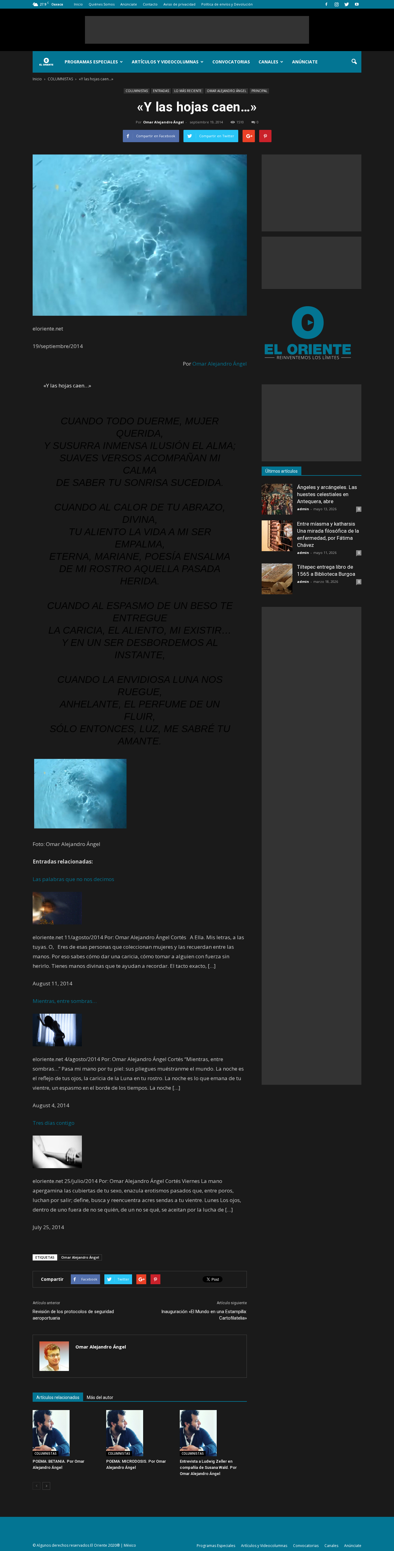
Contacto (150, 4)
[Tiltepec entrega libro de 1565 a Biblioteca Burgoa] (277, 578)
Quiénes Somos (102, 4)
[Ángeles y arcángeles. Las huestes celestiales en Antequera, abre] (277, 499)
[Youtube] (356, 4)
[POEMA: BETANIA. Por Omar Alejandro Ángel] (66, 1433)
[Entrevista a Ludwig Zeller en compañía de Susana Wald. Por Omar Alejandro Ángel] (213, 1433)
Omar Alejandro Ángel (163, 122)
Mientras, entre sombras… (65, 1000)
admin (303, 509)
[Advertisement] (197, 30)
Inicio (78, 4)
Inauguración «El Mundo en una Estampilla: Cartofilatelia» (204, 1315)
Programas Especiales (91, 62)
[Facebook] (326, 4)
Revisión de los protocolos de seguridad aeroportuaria (73, 1315)
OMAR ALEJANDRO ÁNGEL (226, 91)
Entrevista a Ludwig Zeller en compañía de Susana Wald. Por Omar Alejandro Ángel (208, 1467)
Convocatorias (231, 62)
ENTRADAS (161, 91)
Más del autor (100, 1397)
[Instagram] (336, 4)
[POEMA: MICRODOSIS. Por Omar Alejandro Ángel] (139, 1433)
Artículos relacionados (57, 1397)
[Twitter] (346, 4)
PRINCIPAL (259, 91)
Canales (268, 62)
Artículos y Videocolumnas (165, 62)
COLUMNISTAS (137, 91)
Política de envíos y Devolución (227, 4)
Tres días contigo (53, 1122)
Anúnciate (128, 4)
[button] (354, 61)
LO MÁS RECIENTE (188, 91)
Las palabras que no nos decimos (73, 879)
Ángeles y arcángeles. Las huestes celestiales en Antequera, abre (327, 494)
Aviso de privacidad (179, 4)
